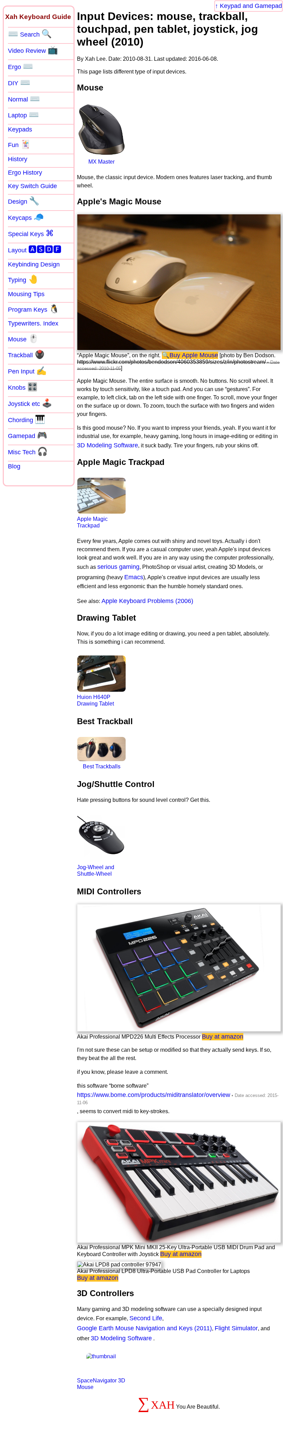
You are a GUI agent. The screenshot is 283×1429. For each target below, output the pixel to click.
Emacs (133, 577)
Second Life (145, 1318)
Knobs (23, 387)
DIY (19, 82)
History (17, 159)
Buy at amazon (222, 1036)
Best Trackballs (101, 766)
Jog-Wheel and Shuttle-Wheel (95, 870)
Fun (19, 144)
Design (23, 201)
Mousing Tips (26, 294)
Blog (14, 466)
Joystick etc (30, 403)
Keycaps (26, 217)
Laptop (23, 114)
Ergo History (25, 172)
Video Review (33, 50)
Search (30, 34)
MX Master (101, 162)
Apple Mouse (200, 355)
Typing (23, 279)
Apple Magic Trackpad (92, 522)
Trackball (26, 354)
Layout (34, 249)
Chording (26, 419)
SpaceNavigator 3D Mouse (101, 1384)
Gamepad (27, 435)
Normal (24, 99)
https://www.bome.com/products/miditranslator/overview (153, 1094)
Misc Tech (28, 451)
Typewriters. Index (33, 323)
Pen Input (27, 371)
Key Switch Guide (32, 186)
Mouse (23, 338)
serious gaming (118, 566)
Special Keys (31, 233)
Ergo (20, 66)
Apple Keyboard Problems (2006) (147, 600)
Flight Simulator (236, 1328)
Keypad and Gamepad (251, 5)
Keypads (20, 129)
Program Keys (33, 309)
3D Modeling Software (107, 445)
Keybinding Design (34, 264)
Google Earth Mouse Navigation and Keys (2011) (144, 1328)
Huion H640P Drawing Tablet (95, 700)
